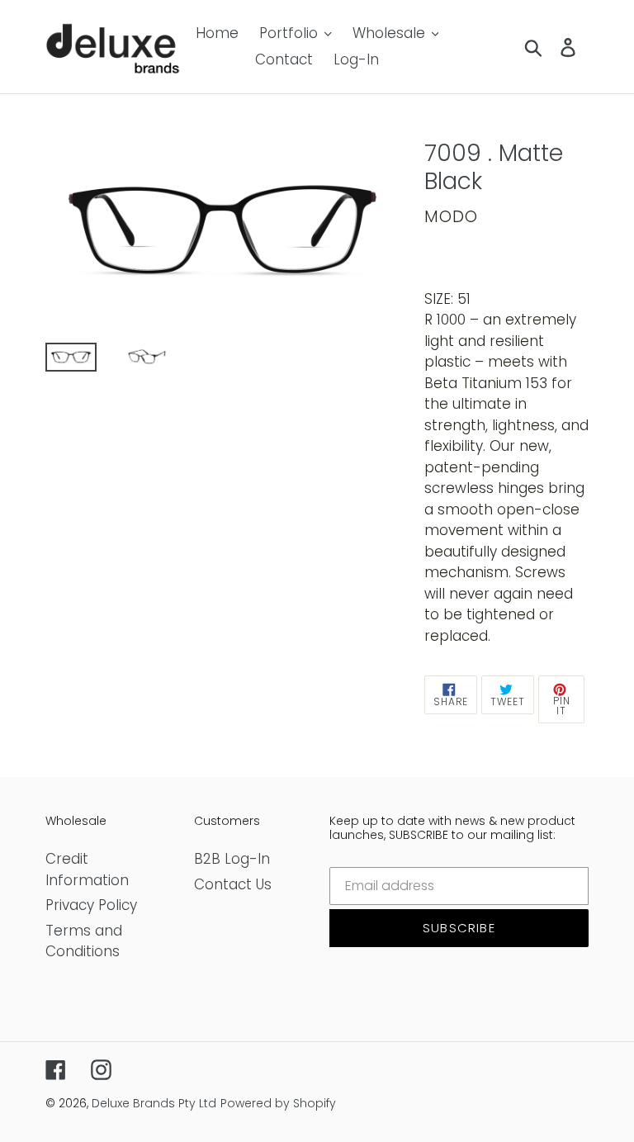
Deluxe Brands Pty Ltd (154, 1103)
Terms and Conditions (83, 941)
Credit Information (87, 869)
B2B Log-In (232, 859)
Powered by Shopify (278, 1103)
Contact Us (233, 884)
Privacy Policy (91, 905)
